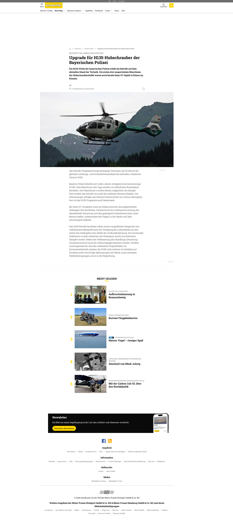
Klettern (115, 510)
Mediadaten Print (115, 481)
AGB (70, 461)
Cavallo (96, 510)
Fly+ (101, 451)
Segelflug (88, 11)
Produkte (122, 1)
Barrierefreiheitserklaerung (134, 461)
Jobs (123, 11)
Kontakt (52, 461)
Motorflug (59, 11)
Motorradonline (153, 510)
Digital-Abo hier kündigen (115, 451)
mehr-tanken (126, 510)
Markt (80, 451)
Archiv (101, 471)
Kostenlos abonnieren (64, 428)
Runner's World (104, 513)
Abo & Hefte (110, 471)
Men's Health (139, 510)
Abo (109, 1)
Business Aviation (74, 11)
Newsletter (71, 451)
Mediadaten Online (99, 481)
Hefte (114, 1)
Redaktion (161, 461)
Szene (116, 11)
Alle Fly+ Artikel (46, 11)
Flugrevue (106, 510)
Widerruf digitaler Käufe (137, 451)
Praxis (107, 11)
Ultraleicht (99, 11)
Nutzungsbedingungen (84, 461)
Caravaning (86, 510)
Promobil (91, 513)
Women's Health (119, 513)
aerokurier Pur (91, 451)
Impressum (61, 461)
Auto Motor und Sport (63, 510)
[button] (107, 129)
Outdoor (165, 510)
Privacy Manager (114, 461)
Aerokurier (48, 510)
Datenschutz (100, 461)
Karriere (151, 461)
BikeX (77, 510)
